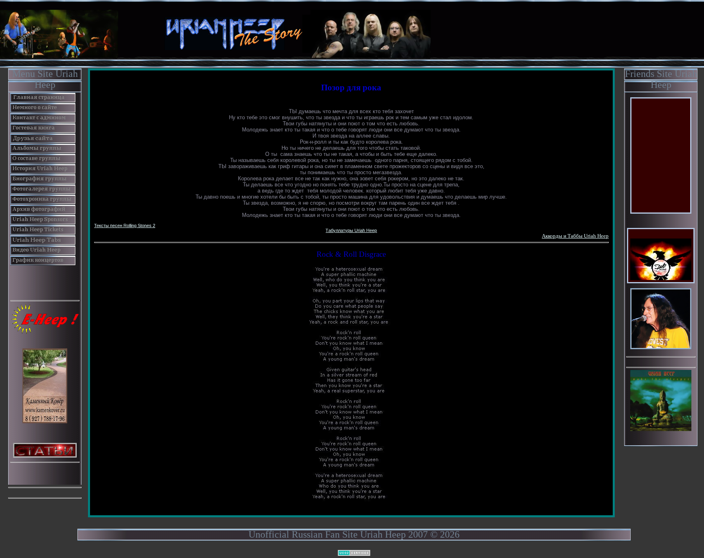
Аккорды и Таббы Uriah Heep (575, 236)
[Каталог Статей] (45, 449)
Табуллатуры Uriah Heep (351, 230)
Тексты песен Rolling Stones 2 (124, 225)
